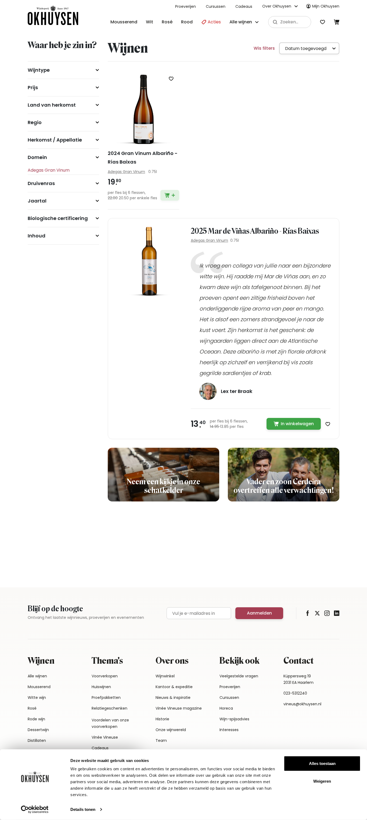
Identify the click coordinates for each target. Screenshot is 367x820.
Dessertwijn (38, 729)
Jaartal (37, 200)
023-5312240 (295, 693)
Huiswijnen (101, 686)
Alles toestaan (322, 763)
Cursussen (215, 6)
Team (161, 740)
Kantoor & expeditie (174, 686)
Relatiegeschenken (109, 708)
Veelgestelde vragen (239, 676)
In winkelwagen (297, 424)
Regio (35, 122)
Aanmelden (259, 613)
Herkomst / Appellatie (55, 139)
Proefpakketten (106, 697)
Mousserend (123, 22)
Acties (214, 22)
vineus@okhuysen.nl (302, 704)
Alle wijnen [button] (240, 22)
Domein (37, 157)
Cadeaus (243, 6)
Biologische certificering (58, 218)
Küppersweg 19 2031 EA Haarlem (298, 679)
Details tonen (82, 809)
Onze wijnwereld (171, 729)
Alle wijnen (37, 676)
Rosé (167, 22)
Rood (187, 22)
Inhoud (36, 235)
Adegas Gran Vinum (209, 240)
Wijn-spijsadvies (234, 719)
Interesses (229, 729)
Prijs (33, 87)
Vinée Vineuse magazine (179, 708)
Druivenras (41, 183)
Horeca (226, 708)
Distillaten (37, 740)
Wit (149, 22)
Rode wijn (36, 719)
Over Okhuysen (276, 6)
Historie (162, 719)
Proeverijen (185, 6)
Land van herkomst (52, 105)
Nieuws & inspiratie (173, 697)
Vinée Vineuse (105, 737)
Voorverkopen (105, 676)
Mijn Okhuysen (325, 6)
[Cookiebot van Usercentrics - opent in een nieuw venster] (34, 809)
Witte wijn (37, 697)
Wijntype (39, 70)
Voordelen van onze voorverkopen (110, 723)
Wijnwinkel (165, 676)
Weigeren (322, 781)
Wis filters (264, 48)
